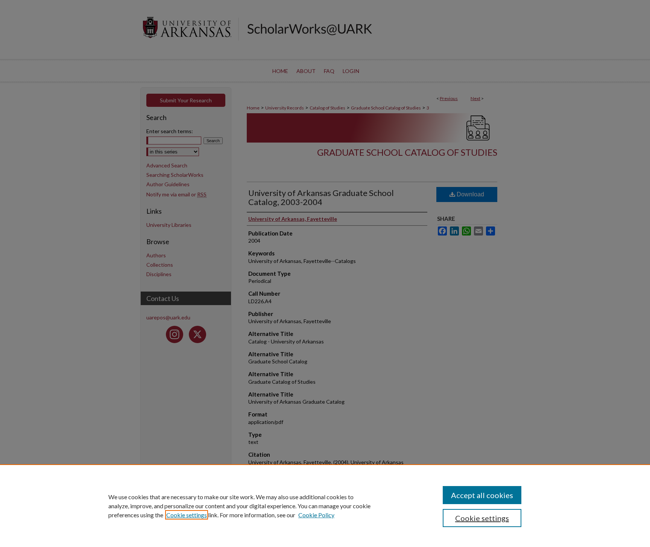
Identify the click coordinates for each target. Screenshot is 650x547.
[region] (325, 505)
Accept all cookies (482, 495)
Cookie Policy (316, 514)
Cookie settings (186, 514)
